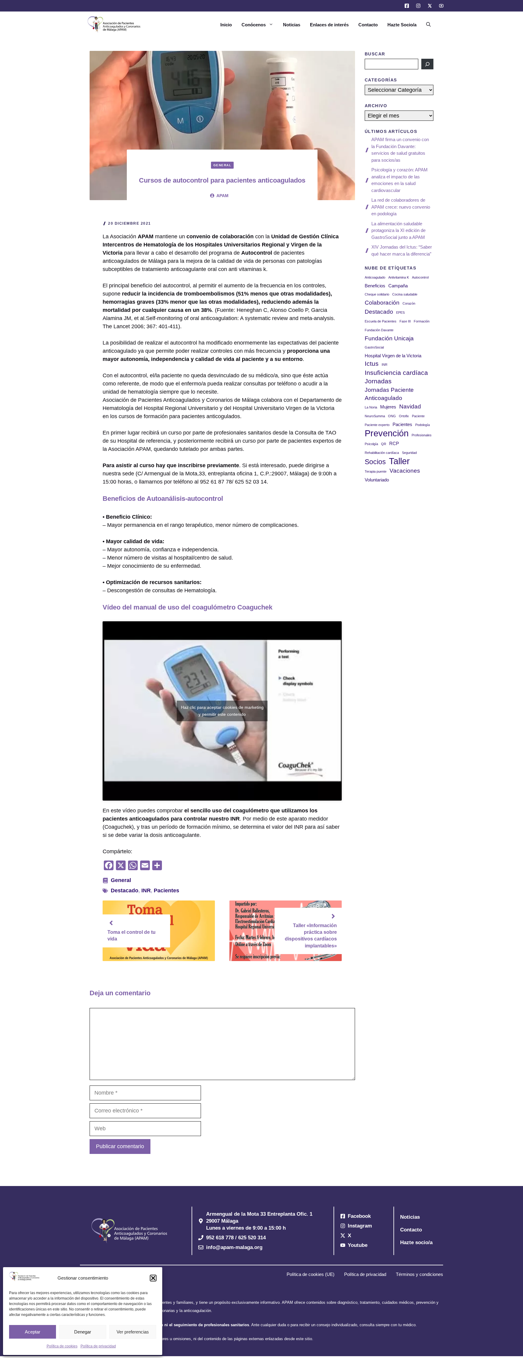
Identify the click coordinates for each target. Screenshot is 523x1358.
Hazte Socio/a (401, 24)
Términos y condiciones (419, 1274)
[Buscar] (427, 64)
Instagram (360, 1226)
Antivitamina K (398, 277)
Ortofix (404, 416)
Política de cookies (62, 1346)
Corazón (409, 303)
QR (383, 444)
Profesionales (422, 435)
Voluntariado (377, 479)
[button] (153, 1278)
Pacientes (166, 890)
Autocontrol (420, 277)
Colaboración (382, 302)
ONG (392, 416)
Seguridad (409, 452)
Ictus (372, 363)
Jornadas (378, 381)
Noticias (291, 24)
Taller (399, 461)
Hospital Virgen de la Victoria (393, 355)
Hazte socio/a (416, 1242)
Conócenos (254, 24)
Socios (375, 462)
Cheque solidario (377, 294)
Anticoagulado (375, 277)
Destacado (124, 890)
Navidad (410, 406)
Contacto (368, 24)
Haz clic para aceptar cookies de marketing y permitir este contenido (222, 711)
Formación (421, 321)
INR (146, 890)
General (222, 165)
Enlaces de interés (329, 24)
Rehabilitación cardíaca (382, 452)
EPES (400, 312)
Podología (422, 425)
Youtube (357, 1245)
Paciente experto (377, 425)
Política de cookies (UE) (310, 1274)
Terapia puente (375, 471)
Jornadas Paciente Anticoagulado (389, 394)
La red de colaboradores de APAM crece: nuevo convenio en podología (400, 206)
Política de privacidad (98, 1346)
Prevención (387, 433)
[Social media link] (406, 6)
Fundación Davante (379, 330)
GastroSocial (374, 347)
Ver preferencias (133, 1331)
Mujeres (388, 406)
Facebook (359, 1216)
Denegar (82, 1331)
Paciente (418, 416)
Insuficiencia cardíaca (396, 372)
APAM (222, 195)
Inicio (226, 24)
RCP (394, 443)
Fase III (405, 321)
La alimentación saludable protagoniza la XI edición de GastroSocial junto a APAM (398, 230)
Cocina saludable (404, 294)
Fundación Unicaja (389, 338)
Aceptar (32, 1331)
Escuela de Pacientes (380, 321)
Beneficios (375, 285)
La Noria (371, 407)
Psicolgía (371, 444)
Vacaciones (405, 471)
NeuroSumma (375, 416)
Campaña (398, 285)
